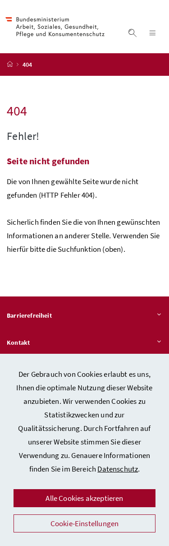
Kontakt (18, 342)
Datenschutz (117, 469)
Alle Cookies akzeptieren (84, 498)
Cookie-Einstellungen (84, 523)
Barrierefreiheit (29, 315)
